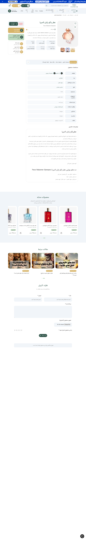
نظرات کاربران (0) (46, 62)
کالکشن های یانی (61, 10)
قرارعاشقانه (32, 48)
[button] (75, 23)
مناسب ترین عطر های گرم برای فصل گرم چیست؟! (68, 274)
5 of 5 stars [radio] (21, 330)
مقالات (22, 11)
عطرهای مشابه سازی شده (49, 10)
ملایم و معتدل (41, 43)
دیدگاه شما (68, 304)
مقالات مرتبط (52, 62)
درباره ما (27, 10)
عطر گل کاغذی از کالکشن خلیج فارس (70, 225)
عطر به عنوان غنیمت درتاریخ (47, 273)
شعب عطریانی (24, 5)
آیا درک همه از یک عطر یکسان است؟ (21, 273)
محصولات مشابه (59, 62)
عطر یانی (76, 15)
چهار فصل (53, 43)
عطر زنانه (64, 15)
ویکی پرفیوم (32, 10)
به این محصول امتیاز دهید (65, 330)
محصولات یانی (70, 15)
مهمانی (28, 48)
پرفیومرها (41, 11)
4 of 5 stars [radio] (20, 330)
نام (70, 295)
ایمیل (39, 295)
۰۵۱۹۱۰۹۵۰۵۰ (17, 31)
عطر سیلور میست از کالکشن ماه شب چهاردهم (28, 225)
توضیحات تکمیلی (66, 62)
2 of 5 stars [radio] (16, 330)
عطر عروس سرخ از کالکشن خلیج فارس (50, 225)
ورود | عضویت (14, 5)
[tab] (73, 62)
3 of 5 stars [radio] (18, 330)
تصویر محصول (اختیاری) (65, 320)
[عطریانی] (74, 5)
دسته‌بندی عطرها (73, 11)
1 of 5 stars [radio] (14, 330)
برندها (36, 11)
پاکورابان (61, 78)
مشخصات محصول (73, 62)
